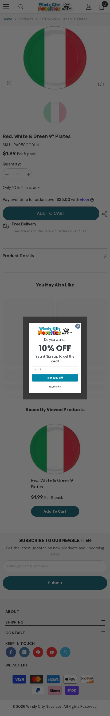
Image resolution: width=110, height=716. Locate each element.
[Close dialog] (77, 326)
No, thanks (54, 386)
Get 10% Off (55, 378)
